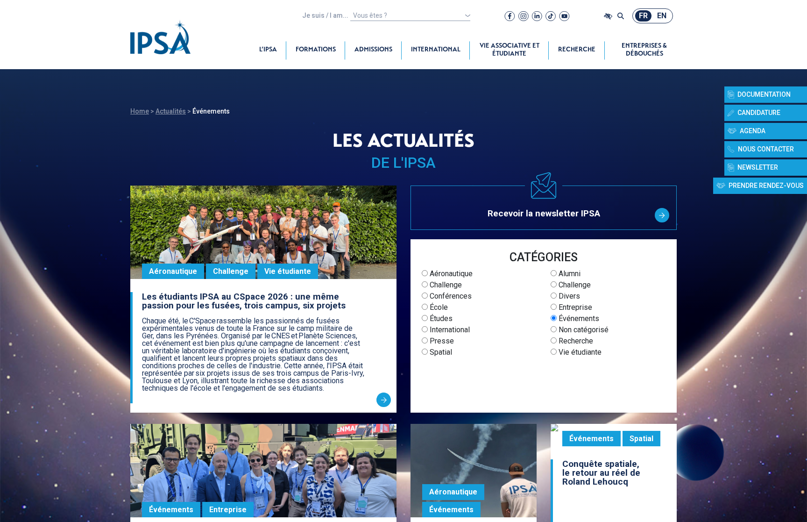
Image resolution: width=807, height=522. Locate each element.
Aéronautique (450, 273)
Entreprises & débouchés (644, 50)
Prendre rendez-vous (766, 185)
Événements (578, 318)
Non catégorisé (583, 329)
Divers (568, 296)
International (435, 50)
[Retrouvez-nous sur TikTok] (550, 15)
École (438, 307)
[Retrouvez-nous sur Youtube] (564, 15)
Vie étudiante (579, 352)
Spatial (440, 352)
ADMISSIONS (373, 50)
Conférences (450, 296)
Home (139, 111)
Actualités (171, 111)
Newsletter (757, 167)
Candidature (758, 112)
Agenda (752, 131)
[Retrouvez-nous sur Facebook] (509, 15)
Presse (441, 340)
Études (440, 318)
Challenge (445, 284)
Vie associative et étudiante (509, 50)
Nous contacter (766, 149)
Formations (316, 50)
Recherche (576, 50)
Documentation (764, 94)
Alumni (568, 273)
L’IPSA (268, 50)
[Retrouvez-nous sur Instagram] (523, 15)
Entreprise (574, 307)
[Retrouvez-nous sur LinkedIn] (537, 15)
